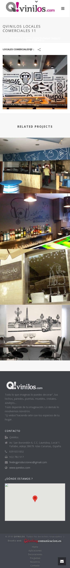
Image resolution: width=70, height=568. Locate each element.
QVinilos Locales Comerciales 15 (35, 239)
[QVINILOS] (27, 8)
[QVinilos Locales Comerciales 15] (35, 207)
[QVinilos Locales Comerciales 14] (35, 263)
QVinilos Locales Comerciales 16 (35, 183)
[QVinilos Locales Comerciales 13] (35, 319)
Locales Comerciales (16, 49)
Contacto (35, 565)
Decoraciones (35, 554)
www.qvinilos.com (19, 467)
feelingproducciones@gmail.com (28, 462)
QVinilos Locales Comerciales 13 (35, 351)
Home (35, 547)
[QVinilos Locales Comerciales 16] (35, 152)
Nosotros (35, 562)
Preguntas (35, 558)
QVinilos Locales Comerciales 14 (35, 295)
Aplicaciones (35, 550)
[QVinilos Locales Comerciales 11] (35, 82)
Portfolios (30, 38)
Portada (15, 38)
